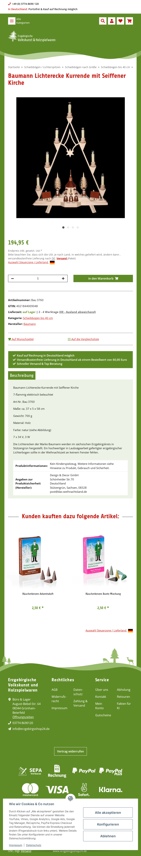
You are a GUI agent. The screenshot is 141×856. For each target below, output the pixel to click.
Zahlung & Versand (80, 703)
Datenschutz (78, 692)
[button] (102, 21)
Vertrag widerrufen (70, 751)
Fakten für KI (124, 706)
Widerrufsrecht (59, 699)
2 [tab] (68, 227)
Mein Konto (99, 706)
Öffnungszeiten (23, 717)
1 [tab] (63, 227)
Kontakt (100, 697)
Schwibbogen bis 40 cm (38, 318)
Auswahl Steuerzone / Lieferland (28, 262)
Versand (62, 258)
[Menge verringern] (12, 278)
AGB (54, 690)
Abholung (123, 690)
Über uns (101, 690)
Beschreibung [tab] (22, 375)
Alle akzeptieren (108, 813)
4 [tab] (78, 227)
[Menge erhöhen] (63, 278)
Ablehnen (108, 836)
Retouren (123, 697)
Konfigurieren (108, 824)
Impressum (59, 708)
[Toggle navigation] (11, 21)
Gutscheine (103, 715)
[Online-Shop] (31, 36)
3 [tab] (73, 227)
